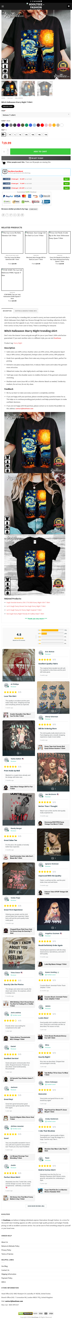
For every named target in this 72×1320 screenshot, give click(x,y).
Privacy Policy (6, 1250)
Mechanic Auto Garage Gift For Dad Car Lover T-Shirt (36, 258)
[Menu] (2, 6)
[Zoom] (4, 77)
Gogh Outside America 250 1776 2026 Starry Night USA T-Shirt (28, 602)
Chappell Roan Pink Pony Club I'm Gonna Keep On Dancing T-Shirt (21, 931)
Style (3, 111)
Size (3, 130)
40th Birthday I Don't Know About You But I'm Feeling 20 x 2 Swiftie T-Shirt (22, 1004)
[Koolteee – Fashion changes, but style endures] (36, 6)
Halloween (19, 98)
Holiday (10, 98)
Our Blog (4, 1266)
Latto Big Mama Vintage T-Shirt (55, 964)
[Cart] (68, 6)
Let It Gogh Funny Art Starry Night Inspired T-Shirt (24, 610)
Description (7, 311)
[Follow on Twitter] (35, 1)
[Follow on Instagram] (33, 1)
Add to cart (40, 151)
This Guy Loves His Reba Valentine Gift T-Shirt (12, 258)
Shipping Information (8, 1274)
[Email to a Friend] (14, 215)
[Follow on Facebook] (31, 1)
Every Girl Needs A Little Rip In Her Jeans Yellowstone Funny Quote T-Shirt (60, 259)
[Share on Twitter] (11, 215)
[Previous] (5, 45)
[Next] (67, 45)
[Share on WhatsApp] (3, 215)
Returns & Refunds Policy (10, 1246)
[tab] (7, 310)
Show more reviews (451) (36, 1206)
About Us (4, 1242)
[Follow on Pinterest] (39, 1)
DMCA (3, 1282)
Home (3, 98)
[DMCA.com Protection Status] (25, 1313)
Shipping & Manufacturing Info (26, 311)
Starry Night (33, 209)
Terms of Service (7, 1254)
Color (3, 121)
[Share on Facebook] (7, 215)
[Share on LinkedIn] (22, 215)
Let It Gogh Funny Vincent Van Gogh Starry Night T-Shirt (26, 606)
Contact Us (5, 1270)
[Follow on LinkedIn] (41, 1)
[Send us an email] (37, 1)
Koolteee (57, 338)
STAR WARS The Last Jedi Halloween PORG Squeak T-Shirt (12, 296)
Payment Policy (6, 1278)
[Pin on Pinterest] (18, 215)
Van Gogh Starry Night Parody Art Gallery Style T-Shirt (25, 614)
